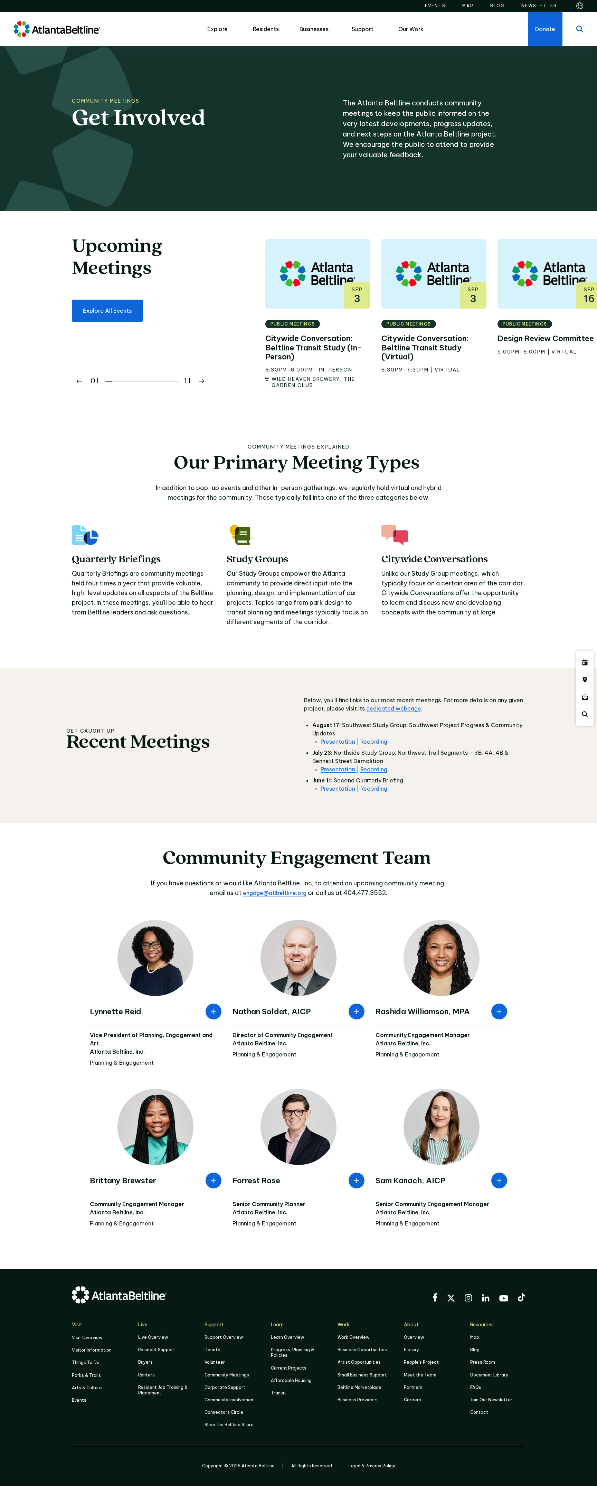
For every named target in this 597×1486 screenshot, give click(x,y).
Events (79, 1400)
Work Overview (353, 1337)
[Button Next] (201, 381)
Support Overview (224, 1337)
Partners (413, 1387)
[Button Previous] (79, 381)
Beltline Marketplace (359, 1387)
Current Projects (288, 1368)
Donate (212, 1349)
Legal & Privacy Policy (372, 1465)
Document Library (489, 1374)
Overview (414, 1337)
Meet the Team (420, 1374)
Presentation (338, 741)
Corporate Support (225, 1387)
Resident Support (156, 1349)
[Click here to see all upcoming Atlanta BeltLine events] (585, 662)
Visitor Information (92, 1350)
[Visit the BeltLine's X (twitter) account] (451, 1299)
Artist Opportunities (359, 1362)
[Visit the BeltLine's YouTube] (503, 1299)
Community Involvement (230, 1399)
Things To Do (86, 1362)
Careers (412, 1399)
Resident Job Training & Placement (163, 1390)
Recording (373, 741)
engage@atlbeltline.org (274, 893)
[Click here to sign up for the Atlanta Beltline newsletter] (585, 697)
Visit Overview (87, 1337)
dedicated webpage (393, 708)
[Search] (579, 29)
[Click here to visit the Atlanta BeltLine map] (585, 679)
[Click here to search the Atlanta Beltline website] (585, 714)
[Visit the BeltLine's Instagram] (468, 1299)
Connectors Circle (224, 1412)
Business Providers (358, 1399)
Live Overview (153, 1337)
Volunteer (215, 1362)
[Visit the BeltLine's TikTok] (521, 1298)
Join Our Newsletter (491, 1399)
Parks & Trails (86, 1375)
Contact (479, 1412)
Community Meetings (227, 1374)
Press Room (482, 1362)
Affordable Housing (291, 1380)
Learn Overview (287, 1337)
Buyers (145, 1362)
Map (474, 1337)
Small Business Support (362, 1374)
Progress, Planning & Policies (292, 1352)
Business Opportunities (362, 1349)
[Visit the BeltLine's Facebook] (435, 1298)
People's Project (421, 1362)
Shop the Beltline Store (229, 1424)
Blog (475, 1349)
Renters (146, 1374)
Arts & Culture (87, 1387)
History (411, 1349)
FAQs (475, 1387)
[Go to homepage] (57, 29)
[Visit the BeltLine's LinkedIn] (486, 1299)
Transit (278, 1392)
